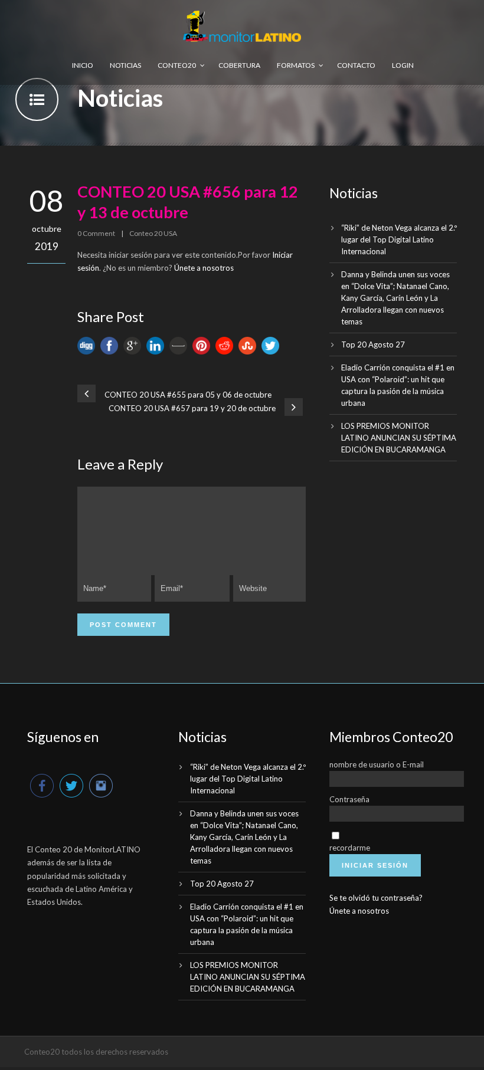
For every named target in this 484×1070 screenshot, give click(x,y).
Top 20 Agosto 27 (373, 344)
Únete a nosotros (204, 268)
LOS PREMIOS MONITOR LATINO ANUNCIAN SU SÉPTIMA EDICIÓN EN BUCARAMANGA (398, 437)
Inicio (82, 65)
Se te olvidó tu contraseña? (376, 897)
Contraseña (349, 799)
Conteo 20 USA (153, 233)
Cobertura (239, 65)
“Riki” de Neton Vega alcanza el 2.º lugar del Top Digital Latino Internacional (399, 239)
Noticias (125, 65)
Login (403, 65)
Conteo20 (177, 65)
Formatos (296, 65)
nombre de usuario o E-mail (376, 764)
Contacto (356, 65)
